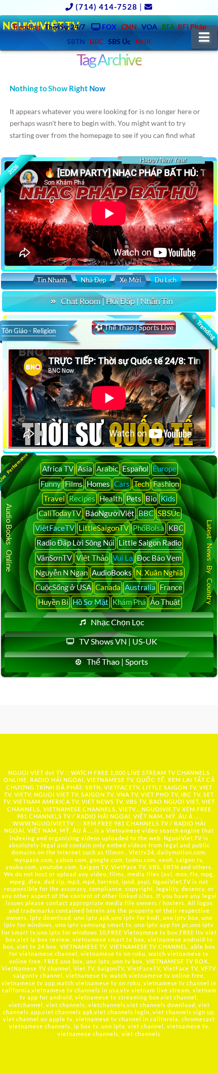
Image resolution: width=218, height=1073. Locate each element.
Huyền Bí (53, 601)
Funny (51, 483)
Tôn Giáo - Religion (29, 331)
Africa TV (58, 468)
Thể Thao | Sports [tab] (117, 661)
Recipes (82, 498)
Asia (85, 468)
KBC (176, 527)
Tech (141, 483)
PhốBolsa (148, 527)
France (171, 587)
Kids (168, 498)
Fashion (166, 483)
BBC (146, 513)
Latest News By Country (209, 562)
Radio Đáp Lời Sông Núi (76, 542)
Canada (108, 587)
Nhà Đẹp (93, 280)
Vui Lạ (123, 557)
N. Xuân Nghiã (159, 572)
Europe (164, 468)
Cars (122, 483)
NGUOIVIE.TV (160, 809)
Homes (98, 483)
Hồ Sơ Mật (90, 601)
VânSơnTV (54, 557)
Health (110, 498)
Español (135, 468)
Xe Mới (130, 280)
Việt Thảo (92, 557)
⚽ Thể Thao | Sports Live (133, 327)
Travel (54, 498)
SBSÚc (169, 513)
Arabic (107, 468)
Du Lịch (165, 280)
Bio (151, 498)
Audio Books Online (9, 538)
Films (74, 483)
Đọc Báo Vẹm (159, 557)
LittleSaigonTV (104, 527)
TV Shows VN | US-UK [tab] (118, 641)
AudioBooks (112, 572)
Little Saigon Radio (150, 542)
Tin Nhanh (52, 280)
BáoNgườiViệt (109, 513)
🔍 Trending (203, 326)
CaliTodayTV (60, 513)
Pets (133, 498)
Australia (140, 587)
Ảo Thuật (165, 601)
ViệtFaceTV (55, 527)
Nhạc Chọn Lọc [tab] (117, 622)
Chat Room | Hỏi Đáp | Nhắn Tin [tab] (117, 301)
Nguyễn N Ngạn (61, 572)
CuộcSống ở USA (63, 587)
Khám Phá (129, 601)
